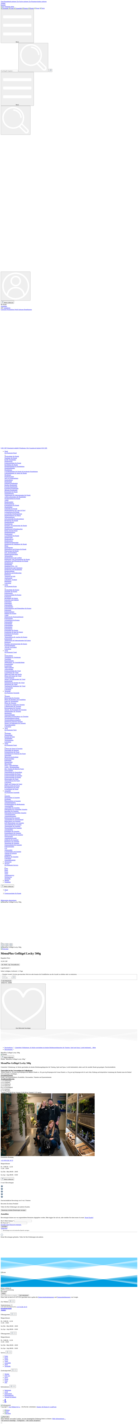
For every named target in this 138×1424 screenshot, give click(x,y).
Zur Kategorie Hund (11, 453)
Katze (6, 1356)
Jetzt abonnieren (23, 1295)
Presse (6, 1379)
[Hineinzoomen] (11, 944)
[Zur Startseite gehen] (7, 6)
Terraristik (8, 1366)
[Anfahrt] (71, 1413)
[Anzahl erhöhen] (14, 977)
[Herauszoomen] (3, 944)
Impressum (8, 1390)
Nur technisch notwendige (8, 1420)
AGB (6, 1392)
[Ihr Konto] (15, 286)
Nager (6, 1359)
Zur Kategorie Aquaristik (12, 792)
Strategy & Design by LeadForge (46, 1407)
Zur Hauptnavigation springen (38, 1)
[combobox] (9, 71)
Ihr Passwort (5, 1223)
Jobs (6, 1382)
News (6, 1377)
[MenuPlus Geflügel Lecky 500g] (11, 902)
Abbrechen (4, 1228)
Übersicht (4, 309)
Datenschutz (8, 1393)
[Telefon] (71, 1410)
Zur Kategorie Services (11, 865)
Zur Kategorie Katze (11, 586)
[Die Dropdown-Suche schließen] (50, 70)
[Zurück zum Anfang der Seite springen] (5, 1417)
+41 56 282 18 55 (22, 1307)
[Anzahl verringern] (4, 977)
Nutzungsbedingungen (64, 1297)
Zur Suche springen (23, 1)
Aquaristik (8, 1363)
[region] (69, 924)
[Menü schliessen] (5, 588)
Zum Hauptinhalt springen (9, 1)
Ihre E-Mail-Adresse (7, 1221)
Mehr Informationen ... (59, 1418)
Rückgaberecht (9, 1395)
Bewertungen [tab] (9, 1049)
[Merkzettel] (69, 271)
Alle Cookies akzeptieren (33, 1420)
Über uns (7, 1376)
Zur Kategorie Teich (11, 730)
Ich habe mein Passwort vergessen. (11, 1225)
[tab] (50, 1047)
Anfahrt (3, 3)
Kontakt (3, 5)
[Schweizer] (4, 949)
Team (6, 1381)
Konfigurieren (21, 1420)
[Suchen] (33, 57)
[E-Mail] (71, 1412)
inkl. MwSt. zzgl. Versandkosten (10, 964)
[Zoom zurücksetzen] (7, 944)
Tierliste (7, 1374)
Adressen (21, 309)
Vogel (6, 1361)
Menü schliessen (8, 302)
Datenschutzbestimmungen (46, 1297)
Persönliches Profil (12, 309)
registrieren (7, 308)
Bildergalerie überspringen (8, 900)
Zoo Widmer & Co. (14, 1407)
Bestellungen (28, 309)
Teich (6, 1364)
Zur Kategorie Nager (11, 745)
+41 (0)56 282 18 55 (7, 1160)
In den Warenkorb (6, 981)
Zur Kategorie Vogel (11, 652)
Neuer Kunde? (89, 1217)
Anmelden (4, 306)
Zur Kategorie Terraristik (12, 693)
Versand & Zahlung (10, 1397)
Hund (6, 1358)
